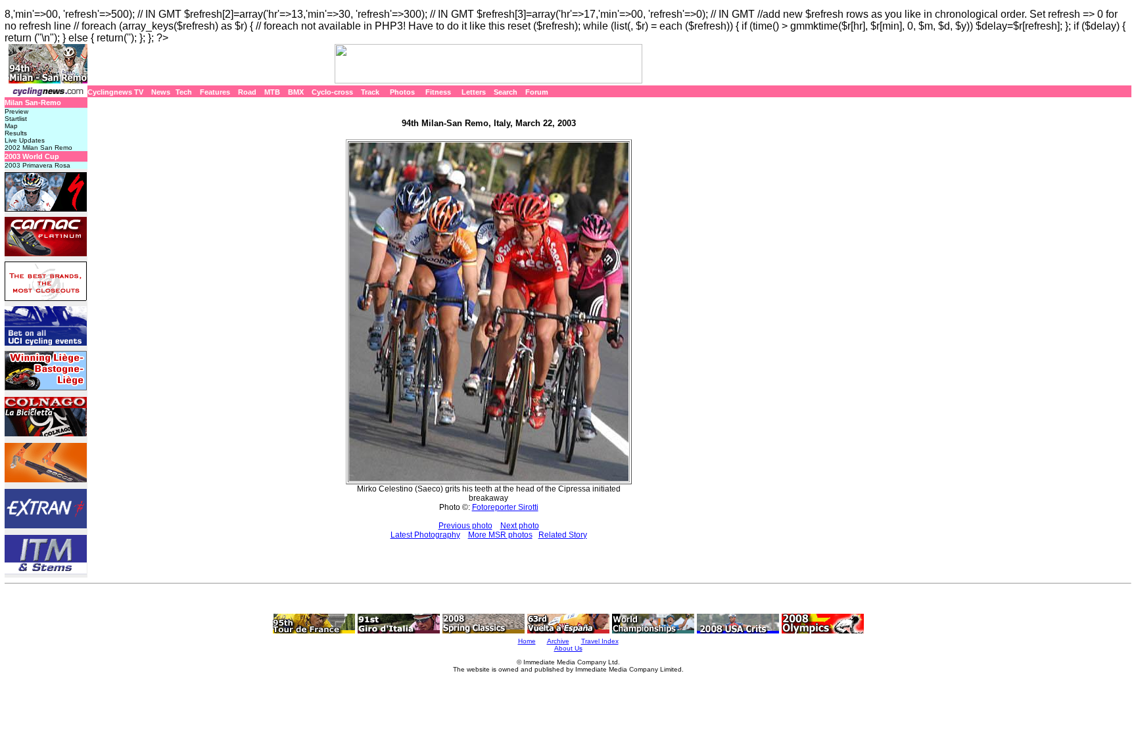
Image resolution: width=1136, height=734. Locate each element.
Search (505, 92)
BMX (296, 92)
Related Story (562, 534)
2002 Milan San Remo (38, 147)
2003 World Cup (32, 156)
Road (247, 92)
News (160, 92)
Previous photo (465, 525)
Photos (402, 92)
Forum (536, 92)
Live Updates (25, 140)
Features (215, 92)
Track (370, 92)
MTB (272, 92)
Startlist (16, 118)
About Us (568, 648)
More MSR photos (500, 534)
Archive (558, 641)
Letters (474, 92)
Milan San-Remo (33, 102)
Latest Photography (425, 534)
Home (527, 641)
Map (11, 125)
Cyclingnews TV (115, 92)
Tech (184, 92)
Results (16, 133)
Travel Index (600, 641)
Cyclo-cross (332, 92)
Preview (16, 111)
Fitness (438, 92)
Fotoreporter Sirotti (505, 507)
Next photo (519, 525)
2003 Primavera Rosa (37, 165)
